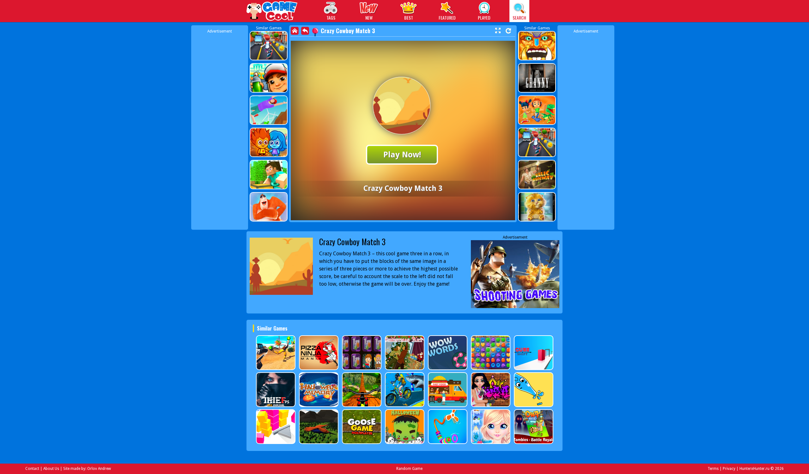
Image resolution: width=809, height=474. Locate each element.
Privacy (729, 468)
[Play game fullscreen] (498, 30)
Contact (32, 468)
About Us (51, 468)
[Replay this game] (508, 30)
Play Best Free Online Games (272, 11)
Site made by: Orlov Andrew (87, 468)
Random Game (409, 468)
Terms (713, 468)
